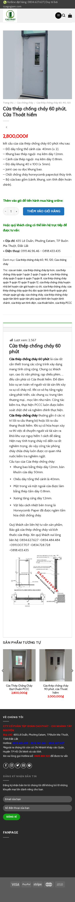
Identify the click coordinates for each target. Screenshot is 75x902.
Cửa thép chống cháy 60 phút (29, 359)
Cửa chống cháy (25, 102)
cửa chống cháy (34, 294)
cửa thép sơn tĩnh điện (23, 302)
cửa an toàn (15, 270)
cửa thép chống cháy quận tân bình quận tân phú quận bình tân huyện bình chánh (35, 298)
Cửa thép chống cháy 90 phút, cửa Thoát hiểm (55, 689)
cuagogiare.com (12, 6)
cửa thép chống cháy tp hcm (39, 270)
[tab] (37, 325)
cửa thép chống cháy (54, 286)
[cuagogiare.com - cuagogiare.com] (26, 15)
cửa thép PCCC (63, 302)
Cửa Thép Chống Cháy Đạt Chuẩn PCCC (19, 687)
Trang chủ (8, 102)
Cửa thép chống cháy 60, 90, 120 (53, 102)
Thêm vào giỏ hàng (43, 211)
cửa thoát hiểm (45, 302)
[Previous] (3, 679)
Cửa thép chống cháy (23, 415)
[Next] (72, 679)
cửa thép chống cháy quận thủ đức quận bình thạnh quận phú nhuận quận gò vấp (37, 290)
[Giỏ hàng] (70, 15)
